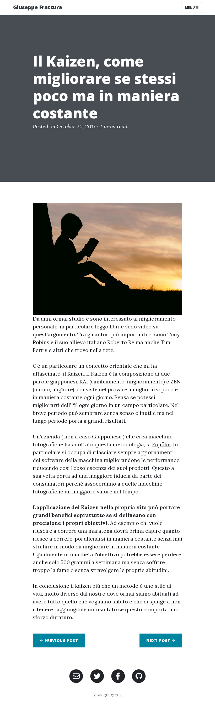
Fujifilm (161, 444)
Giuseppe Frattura (37, 7)
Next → (160, 640)
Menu (190, 7)
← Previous (59, 640)
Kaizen (75, 373)
